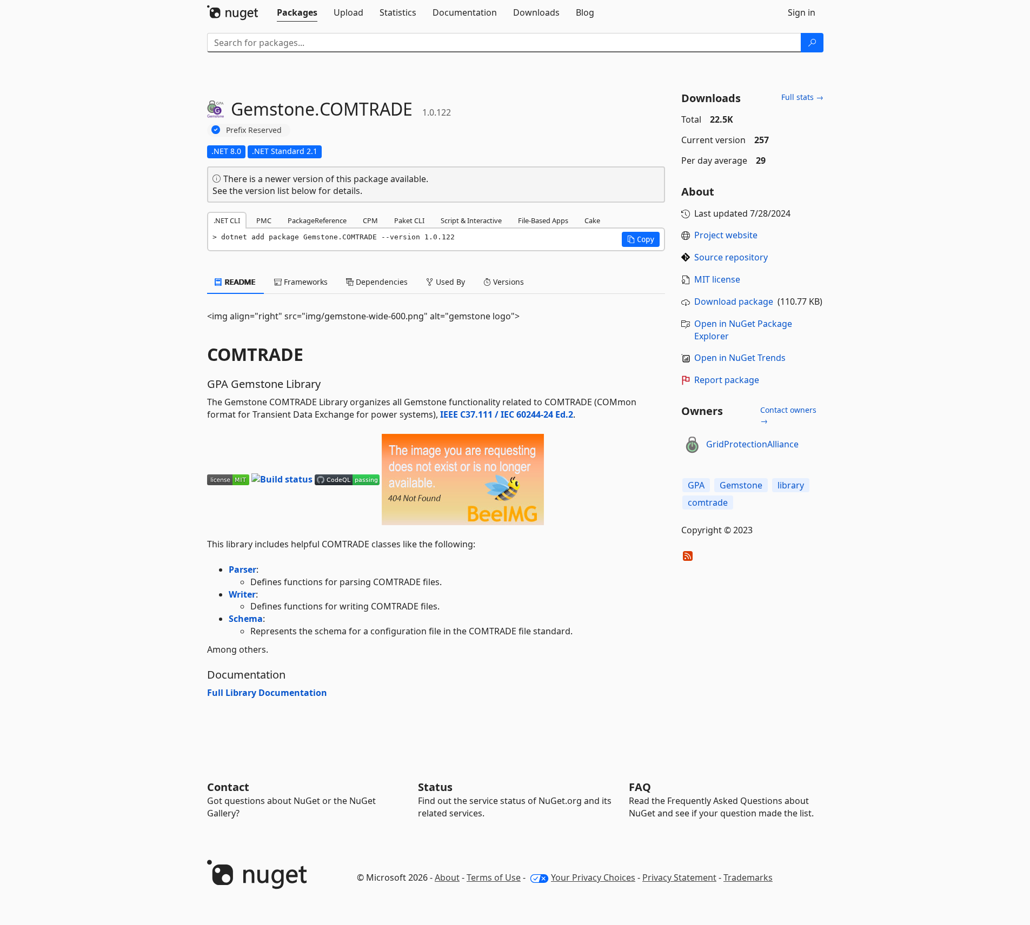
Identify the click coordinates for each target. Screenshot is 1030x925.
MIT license (717, 279)
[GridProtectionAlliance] (692, 444)
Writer (242, 594)
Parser (242, 569)
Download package (733, 301)
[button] (641, 239)
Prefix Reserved (254, 130)
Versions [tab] (507, 282)
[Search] (812, 42)
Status (435, 787)
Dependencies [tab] (381, 282)
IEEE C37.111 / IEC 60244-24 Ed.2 (506, 414)
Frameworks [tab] (305, 282)
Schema (246, 619)
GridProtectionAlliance (752, 444)
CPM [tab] (370, 220)
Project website (725, 235)
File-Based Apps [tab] (543, 220)
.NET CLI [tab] (227, 220)
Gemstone (741, 485)
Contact (228, 787)
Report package (726, 380)
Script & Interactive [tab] (471, 220)
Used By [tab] (449, 282)
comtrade (708, 502)
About (447, 877)
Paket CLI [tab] (409, 220)
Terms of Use (494, 877)
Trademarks (748, 877)
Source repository (731, 257)
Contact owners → (788, 415)
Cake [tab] (592, 220)
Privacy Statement (679, 877)
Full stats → (802, 97)
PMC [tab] (263, 220)
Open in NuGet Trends (740, 358)
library (791, 485)
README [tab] (239, 282)
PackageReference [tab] (317, 220)
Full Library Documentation (267, 693)
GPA (696, 485)
